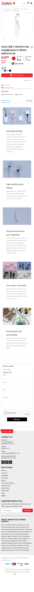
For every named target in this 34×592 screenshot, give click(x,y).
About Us (4, 470)
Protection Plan (5, 485)
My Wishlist (4, 475)
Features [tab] (29, 100)
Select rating (6, 369)
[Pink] (7, 70)
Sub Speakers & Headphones (21, 9)
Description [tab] (5, 100)
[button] (24, 3)
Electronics (8, 9)
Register (3, 495)
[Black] (10, 70)
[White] (2, 70)
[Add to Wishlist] (32, 47)
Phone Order (5, 490)
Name (5, 375)
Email (4, 382)
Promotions (4, 478)
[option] (17, 24)
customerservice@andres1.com (10, 453)
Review (5, 397)
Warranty (19, 94)
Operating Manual (8, 94)
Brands (3, 480)
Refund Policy (5, 488)
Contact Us (4, 473)
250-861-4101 (5, 448)
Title (4, 390)
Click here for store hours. (9, 458)
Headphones (7, 10)
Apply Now (18, 63)
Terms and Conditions (7, 483)
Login (3, 493)
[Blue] (5, 70)
